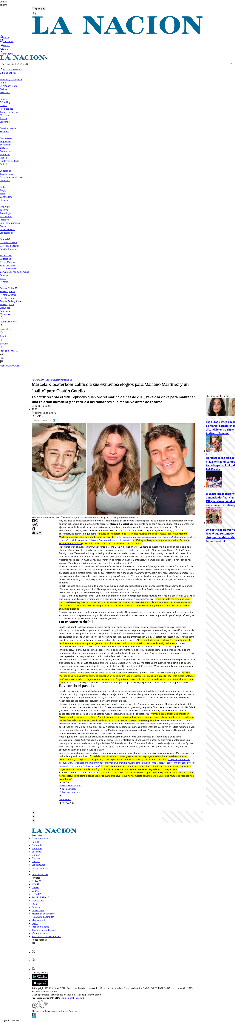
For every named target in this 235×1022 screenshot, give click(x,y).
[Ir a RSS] (33, 969)
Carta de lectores (9, 268)
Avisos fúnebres (8, 262)
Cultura (4, 147)
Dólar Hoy (5, 102)
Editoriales (5, 170)
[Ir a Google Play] (40, 978)
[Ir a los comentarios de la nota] (36, 521)
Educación (5, 144)
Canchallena (6, 196)
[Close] (33, 812)
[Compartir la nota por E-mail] (40, 533)
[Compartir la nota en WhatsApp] (36, 525)
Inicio (6, 37)
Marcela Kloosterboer (70, 785)
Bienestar (5, 154)
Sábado (4, 275)
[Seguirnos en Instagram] (33, 960)
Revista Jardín (7, 304)
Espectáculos (51, 379)
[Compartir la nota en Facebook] (33, 533)
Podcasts (4, 226)
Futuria (3, 98)
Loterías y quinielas (10, 222)
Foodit (6, 45)
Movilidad (5, 115)
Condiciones (67, 997)
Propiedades (6, 108)
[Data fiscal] (34, 1017)
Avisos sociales (7, 265)
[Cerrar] (46, 58)
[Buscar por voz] (231, 64)
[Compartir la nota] (33, 525)
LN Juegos (5, 206)
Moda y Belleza (7, 229)
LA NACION (38, 379)
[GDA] (40, 1007)
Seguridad (5, 141)
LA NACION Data (8, 85)
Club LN (7, 49)
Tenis (2, 193)
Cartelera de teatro (10, 245)
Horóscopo (6, 216)
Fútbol (3, 187)
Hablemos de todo (9, 160)
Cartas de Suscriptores (11, 177)
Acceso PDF (6, 255)
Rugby (3, 190)
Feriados (4, 219)
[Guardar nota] (33, 521)
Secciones (8, 41)
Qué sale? (5, 239)
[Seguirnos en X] (33, 952)
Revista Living (7, 297)
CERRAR (3, 2)
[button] (117, 211)
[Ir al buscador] (34, 13)
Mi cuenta (8, 53)
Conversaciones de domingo (14, 271)
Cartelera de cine (8, 242)
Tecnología (5, 213)
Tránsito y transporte (11, 79)
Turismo (4, 209)
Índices (3, 118)
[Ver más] (60, 795)
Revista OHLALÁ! (8, 288)
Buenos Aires (6, 138)
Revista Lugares (8, 294)
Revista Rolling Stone (10, 301)
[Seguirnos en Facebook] (33, 943)
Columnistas (6, 174)
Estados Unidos (8, 128)
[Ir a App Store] (40, 984)
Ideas (3, 278)
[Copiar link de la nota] (33, 529)
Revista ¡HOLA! (7, 291)
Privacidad (78, 997)
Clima (3, 82)
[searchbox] (116, 64)
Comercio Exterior (9, 112)
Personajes (65, 379)
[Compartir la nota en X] (36, 533)
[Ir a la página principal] (117, 33)
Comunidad (6, 151)
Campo (3, 105)
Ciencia (3, 157)
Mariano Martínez (71, 792)
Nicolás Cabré (69, 788)
